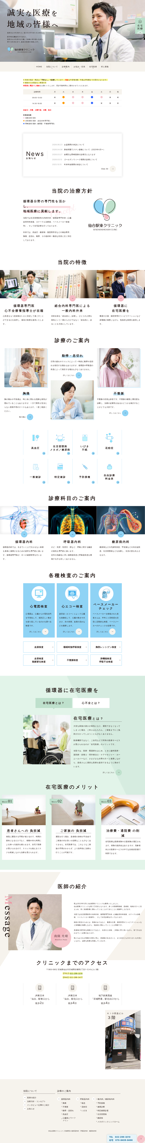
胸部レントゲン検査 (106, 647)
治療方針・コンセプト (36, 1101)
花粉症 (84, 1107)
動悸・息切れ (68, 1111)
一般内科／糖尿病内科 (105, 1099)
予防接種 (101, 1103)
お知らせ (31, 1109)
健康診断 (101, 1107)
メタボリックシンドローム (108, 1122)
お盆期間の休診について (74, 145)
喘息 (83, 1103)
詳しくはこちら (69, 375)
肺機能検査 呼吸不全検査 (106, 660)
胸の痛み (22, 417)
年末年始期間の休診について (76, 164)
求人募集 (105, 67)
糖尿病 (100, 1118)
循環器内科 (65, 1099)
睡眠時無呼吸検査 (72, 647)
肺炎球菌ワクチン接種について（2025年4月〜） (84, 149)
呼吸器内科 (84, 1099)
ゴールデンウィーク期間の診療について (80, 159)
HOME (39, 67)
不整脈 (65, 1107)
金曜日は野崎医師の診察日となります (80, 154)
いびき (84, 1111)
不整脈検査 (72, 660)
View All (104, 169)
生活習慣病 (102, 1114)
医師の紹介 (31, 1098)
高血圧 (65, 1114)
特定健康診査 (103, 1111)
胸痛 (64, 1103)
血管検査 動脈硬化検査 (39, 660)
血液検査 (38, 647)
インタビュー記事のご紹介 (38, 1105)
